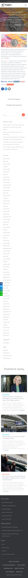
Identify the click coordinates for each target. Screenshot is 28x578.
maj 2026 (5, 166)
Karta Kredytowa (7, 515)
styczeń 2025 (6, 208)
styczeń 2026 (6, 177)
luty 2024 (5, 237)
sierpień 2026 (6, 158)
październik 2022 (7, 280)
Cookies (4, 551)
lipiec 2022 (5, 288)
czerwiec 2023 (6, 259)
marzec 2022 (6, 298)
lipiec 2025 (5, 193)
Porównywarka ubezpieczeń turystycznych (10, 535)
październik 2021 (7, 311)
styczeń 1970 (6, 335)
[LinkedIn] (1, 289)
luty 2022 (5, 301)
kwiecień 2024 (6, 232)
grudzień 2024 (6, 211)
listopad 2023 (6, 245)
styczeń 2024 (6, 240)
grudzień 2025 (6, 179)
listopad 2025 (6, 182)
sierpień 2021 (6, 317)
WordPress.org (6, 358)
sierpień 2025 (6, 190)
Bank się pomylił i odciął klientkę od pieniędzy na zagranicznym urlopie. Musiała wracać (13, 477)
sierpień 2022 (6, 285)
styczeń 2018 (6, 332)
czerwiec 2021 (6, 322)
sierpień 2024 (6, 222)
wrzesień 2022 (6, 282)
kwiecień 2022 (6, 295)
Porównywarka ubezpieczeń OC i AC (12, 530)
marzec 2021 (6, 330)
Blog (20, 1)
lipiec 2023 (5, 256)
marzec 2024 (6, 235)
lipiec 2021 (5, 319)
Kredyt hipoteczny (7, 512)
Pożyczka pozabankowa (9, 505)
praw (7, 61)
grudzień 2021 (6, 306)
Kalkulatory (5, 547)
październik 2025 (7, 185)
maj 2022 (5, 293)
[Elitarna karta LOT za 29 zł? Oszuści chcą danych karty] (14, 423)
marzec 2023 (6, 266)
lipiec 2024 (5, 224)
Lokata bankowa (6, 519)
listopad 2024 (6, 214)
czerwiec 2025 (6, 195)
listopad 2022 (6, 277)
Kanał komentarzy (7, 355)
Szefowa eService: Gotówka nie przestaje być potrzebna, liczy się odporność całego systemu (13, 127)
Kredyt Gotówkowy (7, 502)
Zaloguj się (5, 350)
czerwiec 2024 (6, 227)
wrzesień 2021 (6, 314)
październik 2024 (7, 216)
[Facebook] (1, 283)
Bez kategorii (10, 84)
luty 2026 (5, 174)
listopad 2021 (6, 309)
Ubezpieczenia (16, 1)
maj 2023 (5, 261)
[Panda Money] (7, 5)
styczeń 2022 (6, 303)
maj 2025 (5, 198)
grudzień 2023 (6, 243)
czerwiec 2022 (6, 290)
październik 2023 (7, 248)
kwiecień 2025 (6, 201)
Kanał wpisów (6, 352)
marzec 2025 (6, 203)
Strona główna (9, 1)
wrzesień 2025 (6, 187)
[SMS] (1, 294)
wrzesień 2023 (6, 251)
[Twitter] (1, 286)
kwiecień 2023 (6, 264)
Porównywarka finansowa (10, 527)
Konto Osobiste (6, 509)
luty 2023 (5, 269)
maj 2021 (5, 325)
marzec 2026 (6, 171)
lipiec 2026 (5, 161)
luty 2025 (5, 206)
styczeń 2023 (6, 272)
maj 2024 (5, 230)
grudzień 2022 (6, 274)
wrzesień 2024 (6, 219)
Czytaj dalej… (22, 410)
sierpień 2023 (6, 253)
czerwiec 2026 (6, 164)
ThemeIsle (19, 574)
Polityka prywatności (8, 554)
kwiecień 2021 (6, 327)
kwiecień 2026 (6, 169)
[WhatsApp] (1, 291)
